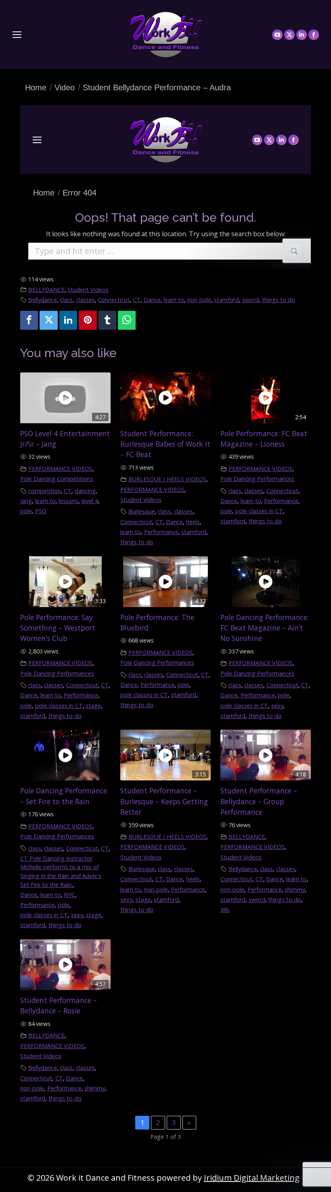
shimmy (295, 889)
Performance (161, 532)
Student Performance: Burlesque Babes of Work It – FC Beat (165, 444)
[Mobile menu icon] (17, 35)
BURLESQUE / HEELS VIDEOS (167, 479)
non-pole (199, 300)
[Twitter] (48, 320)
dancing (85, 491)
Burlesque (141, 511)
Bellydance (42, 300)
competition (44, 491)
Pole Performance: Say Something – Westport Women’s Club (57, 627)
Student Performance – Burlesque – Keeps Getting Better (164, 801)
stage (93, 705)
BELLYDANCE (46, 289)
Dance (152, 300)
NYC (69, 895)
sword (250, 300)
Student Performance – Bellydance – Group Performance (258, 801)
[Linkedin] (68, 320)
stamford (226, 300)
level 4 (90, 501)
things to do (278, 300)
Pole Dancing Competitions (56, 479)
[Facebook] (29, 320)
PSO (40, 511)
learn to (173, 300)
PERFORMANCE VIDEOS (60, 468)
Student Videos (88, 289)
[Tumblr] (107, 320)
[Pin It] (87, 320)
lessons (68, 501)
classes (85, 300)
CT (136, 300)
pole (26, 511)
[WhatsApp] (127, 320)
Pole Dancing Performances (257, 479)
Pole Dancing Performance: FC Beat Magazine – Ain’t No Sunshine (264, 627)
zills (225, 909)
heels (193, 522)
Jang (26, 501)
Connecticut (114, 300)
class (66, 300)
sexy (277, 705)
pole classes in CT (259, 511)
